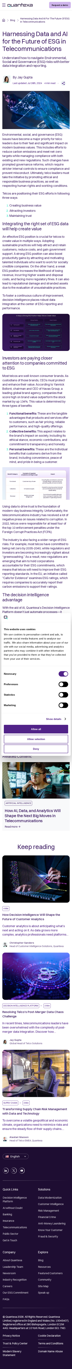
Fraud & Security (48, 1236)
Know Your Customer (50, 1230)
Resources (44, 1266)
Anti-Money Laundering (51, 1223)
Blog (40, 1260)
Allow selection (36, 739)
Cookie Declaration (49, 1335)
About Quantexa (12, 1260)
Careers (7, 1286)
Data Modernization (50, 1197)
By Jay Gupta (22, 77)
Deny (36, 748)
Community (44, 1279)
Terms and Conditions (50, 1343)
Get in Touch (10, 1240)
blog (12, 20)
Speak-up (43, 1292)
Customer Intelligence (51, 1204)
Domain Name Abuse (50, 1351)
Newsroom (9, 1273)
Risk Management (48, 1210)
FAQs (6, 1299)
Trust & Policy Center (15, 1343)
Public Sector (10, 1233)
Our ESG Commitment (15, 1292)
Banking (7, 1214)
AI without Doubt (13, 1208)
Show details (53, 719)
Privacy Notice (11, 1335)
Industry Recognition (15, 1279)
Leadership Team (13, 1266)
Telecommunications (15, 1227)
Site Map (43, 1286)
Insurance (8, 1220)
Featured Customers (50, 1273)
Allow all (36, 729)
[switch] (63, 684)
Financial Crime (47, 1217)
